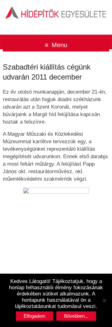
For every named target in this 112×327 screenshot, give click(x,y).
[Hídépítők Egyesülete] (56, 8)
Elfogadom (34, 316)
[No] (104, 300)
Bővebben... (76, 316)
